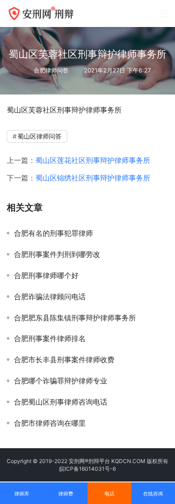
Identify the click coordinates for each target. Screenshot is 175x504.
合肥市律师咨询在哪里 (50, 423)
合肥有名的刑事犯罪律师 (53, 233)
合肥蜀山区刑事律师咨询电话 (60, 402)
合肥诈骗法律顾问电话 (50, 296)
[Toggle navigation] (163, 13)
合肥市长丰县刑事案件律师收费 (64, 360)
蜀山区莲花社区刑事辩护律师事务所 (92, 160)
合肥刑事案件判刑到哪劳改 (57, 254)
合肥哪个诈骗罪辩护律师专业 (60, 381)
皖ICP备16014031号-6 (87, 468)
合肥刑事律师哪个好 (46, 275)
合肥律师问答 (51, 70)
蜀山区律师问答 (39, 136)
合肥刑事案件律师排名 (50, 338)
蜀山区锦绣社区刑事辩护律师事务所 (92, 177)
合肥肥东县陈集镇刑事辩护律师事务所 (75, 318)
